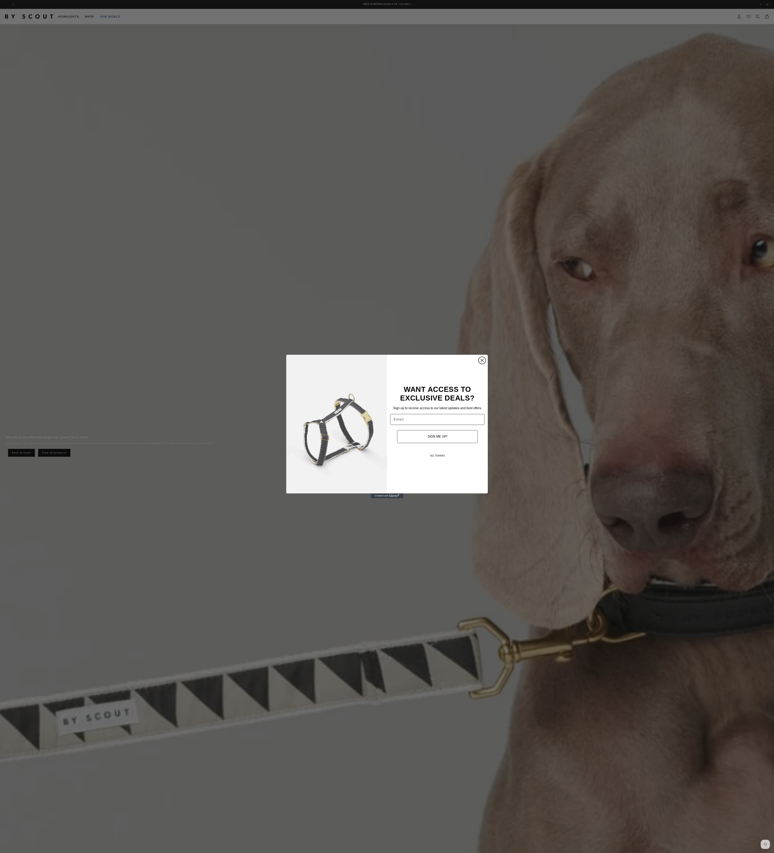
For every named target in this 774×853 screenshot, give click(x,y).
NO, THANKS (437, 455)
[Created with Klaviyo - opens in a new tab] (387, 495)
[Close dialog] (482, 360)
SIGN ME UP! (437, 436)
